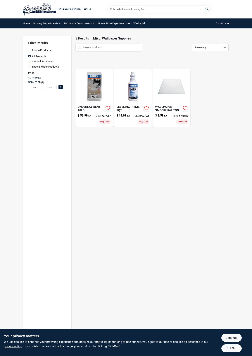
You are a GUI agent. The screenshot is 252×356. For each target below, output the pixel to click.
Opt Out (232, 348)
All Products (39, 56)
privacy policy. (13, 346)
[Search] (207, 9)
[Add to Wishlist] (108, 108)
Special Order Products (45, 67)
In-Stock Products (42, 61)
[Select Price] (60, 87)
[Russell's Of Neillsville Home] (39, 9)
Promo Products (41, 50)
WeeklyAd (139, 23)
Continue (231, 338)
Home (26, 23)
